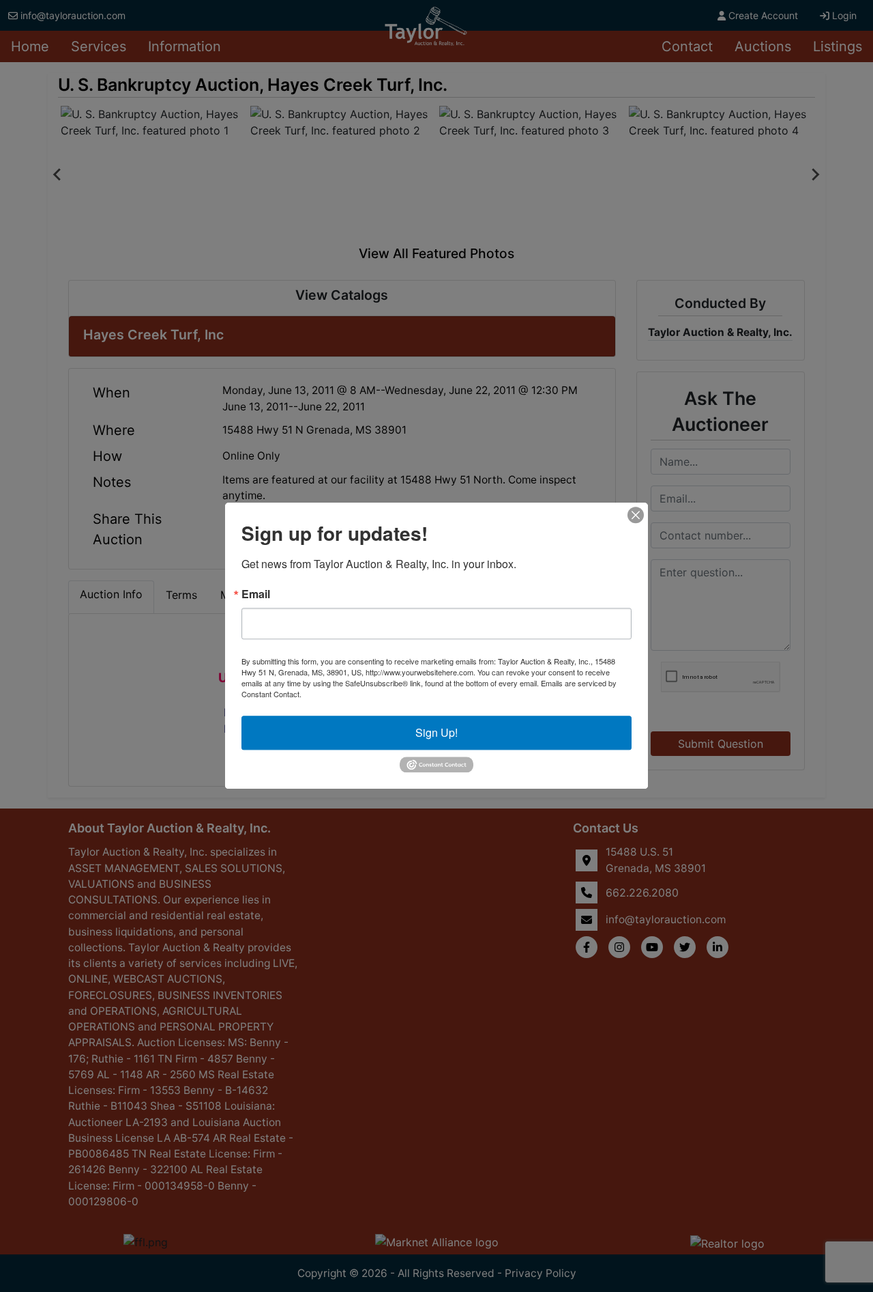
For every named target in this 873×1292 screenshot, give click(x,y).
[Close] (635, 515)
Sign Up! (436, 732)
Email (255, 594)
